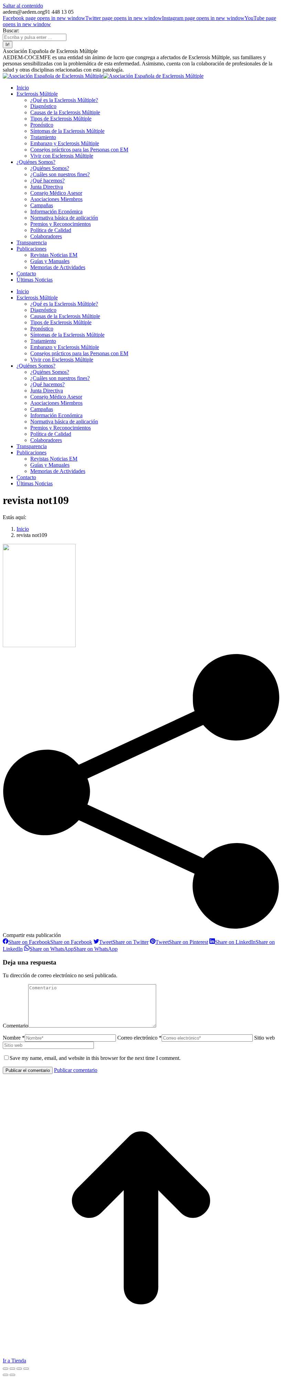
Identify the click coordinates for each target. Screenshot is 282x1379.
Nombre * (14, 1038)
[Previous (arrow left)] (5, 1375)
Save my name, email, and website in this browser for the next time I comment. (95, 1058)
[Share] (12, 1369)
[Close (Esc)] (5, 1369)
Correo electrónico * (139, 1038)
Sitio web (264, 1038)
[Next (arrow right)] (12, 1375)
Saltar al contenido (23, 6)
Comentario (15, 1026)
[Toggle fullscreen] (19, 1369)
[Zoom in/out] (26, 1369)
